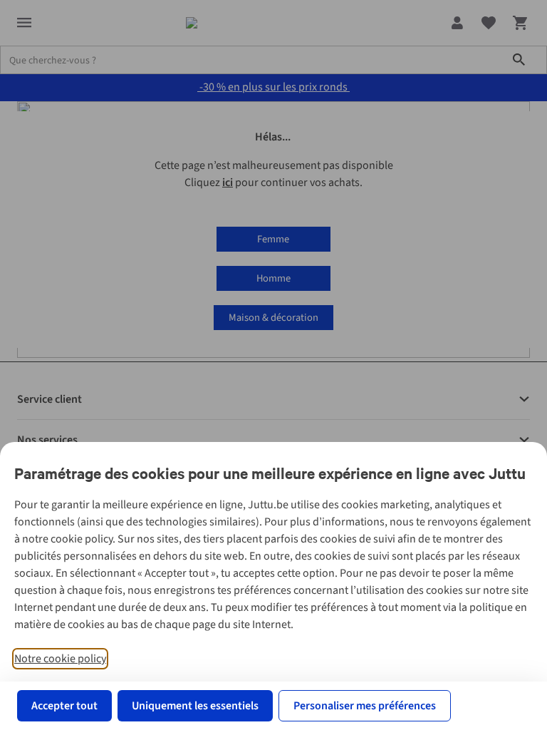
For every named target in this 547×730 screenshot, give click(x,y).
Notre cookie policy (60, 659)
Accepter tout (64, 706)
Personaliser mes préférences (364, 706)
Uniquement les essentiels (195, 706)
